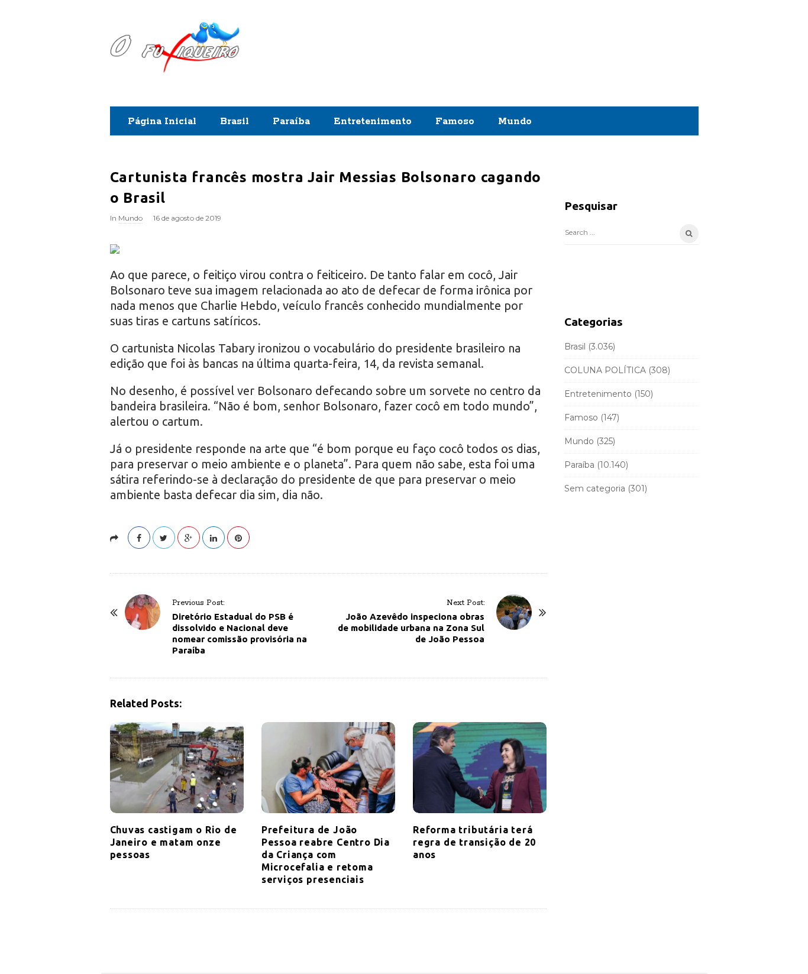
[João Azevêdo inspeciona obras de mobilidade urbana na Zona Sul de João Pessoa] (514, 612)
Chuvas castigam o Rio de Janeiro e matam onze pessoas (173, 842)
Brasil (234, 121)
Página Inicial (162, 121)
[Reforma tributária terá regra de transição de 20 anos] (480, 767)
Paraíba (291, 121)
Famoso (454, 121)
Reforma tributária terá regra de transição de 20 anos (474, 842)
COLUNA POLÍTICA (605, 370)
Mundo (515, 121)
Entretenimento (373, 121)
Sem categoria (594, 488)
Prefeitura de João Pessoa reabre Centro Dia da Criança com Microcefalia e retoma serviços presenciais (325, 854)
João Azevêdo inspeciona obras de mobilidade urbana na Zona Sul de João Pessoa (411, 627)
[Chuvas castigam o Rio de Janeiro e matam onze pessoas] (177, 767)
